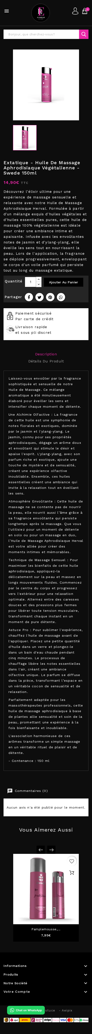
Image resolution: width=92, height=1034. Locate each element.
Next (51, 850)
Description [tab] (46, 354)
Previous (41, 850)
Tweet (39, 297)
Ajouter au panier (63, 282)
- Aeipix (65, 1010)
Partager (29, 297)
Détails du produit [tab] (46, 361)
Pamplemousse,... (46, 929)
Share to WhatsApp (61, 297)
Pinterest (50, 297)
